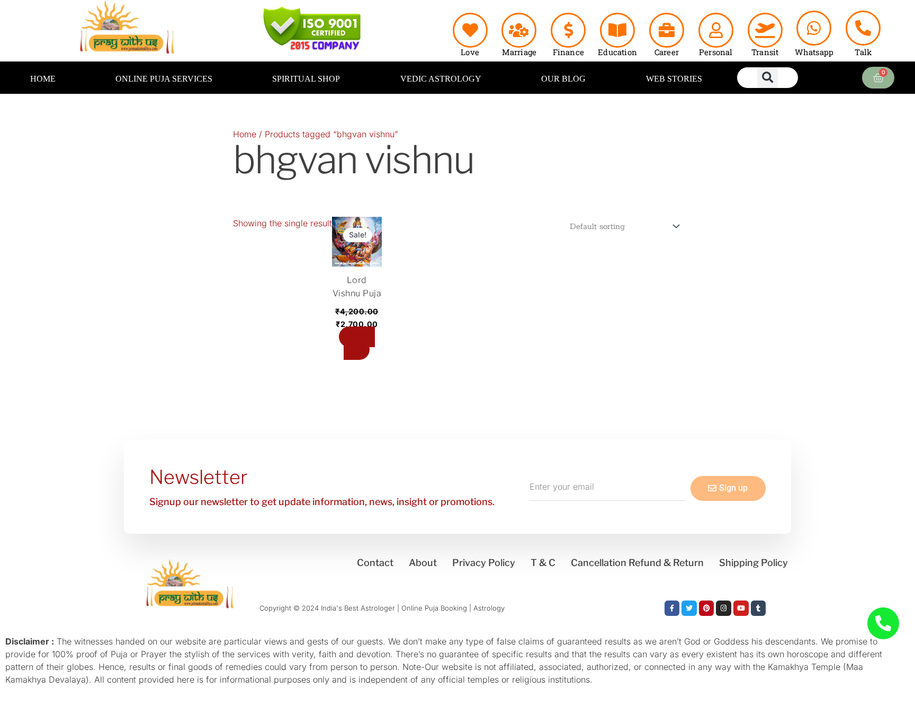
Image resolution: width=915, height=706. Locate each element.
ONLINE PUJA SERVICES (163, 78)
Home (244, 134)
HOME (43, 78)
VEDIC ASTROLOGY (440, 78)
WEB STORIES (674, 78)
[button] (767, 77)
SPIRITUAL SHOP (306, 78)
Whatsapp (814, 52)
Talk (863, 52)
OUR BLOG (563, 78)
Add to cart (359, 343)
